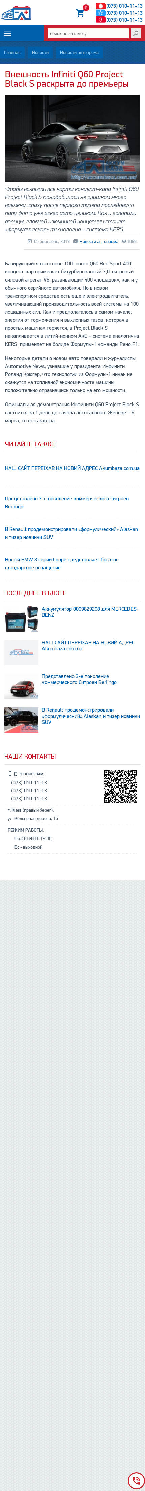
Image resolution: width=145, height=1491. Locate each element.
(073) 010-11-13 (124, 6)
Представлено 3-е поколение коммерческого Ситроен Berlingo (67, 502)
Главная (12, 52)
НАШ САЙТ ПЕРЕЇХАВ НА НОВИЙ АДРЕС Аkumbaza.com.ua (72, 468)
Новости (40, 52)
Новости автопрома (79, 52)
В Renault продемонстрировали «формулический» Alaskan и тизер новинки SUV (71, 533)
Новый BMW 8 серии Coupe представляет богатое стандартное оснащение (62, 563)
